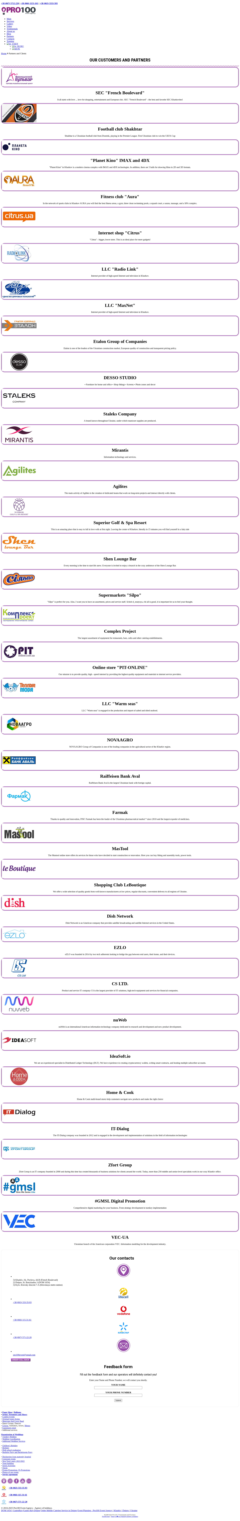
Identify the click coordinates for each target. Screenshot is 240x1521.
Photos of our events (10, 1472)
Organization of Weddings (12, 1435)
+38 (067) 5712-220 (10, 3)
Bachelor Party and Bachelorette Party (17, 1452)
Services (10, 21)
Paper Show (7, 1412)
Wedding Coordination (11, 1439)
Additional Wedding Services (13, 1441)
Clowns (5, 1426)
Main (9, 19)
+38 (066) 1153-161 (29, 3)
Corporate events (9, 1459)
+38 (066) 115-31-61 (22, 1320)
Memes (27, 1426)
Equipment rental (9, 1428)
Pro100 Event (106, 1516)
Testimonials (12, 29)
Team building (8, 1463)
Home (4, 53)
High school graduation (11, 1450)
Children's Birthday (10, 1446)
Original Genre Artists (11, 1419)
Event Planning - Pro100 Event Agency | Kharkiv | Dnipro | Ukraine (107, 1510)
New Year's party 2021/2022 (13, 1461)
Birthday (5, 1448)
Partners (10, 36)
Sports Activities (8, 1466)
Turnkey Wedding (9, 1437)
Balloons (17, 1412)
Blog (9, 34)
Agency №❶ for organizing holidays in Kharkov (124, 1516)
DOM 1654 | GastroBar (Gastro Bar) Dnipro (20, 1510)
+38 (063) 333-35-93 (22, 1302)
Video (9, 26)
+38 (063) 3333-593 (49, 3)
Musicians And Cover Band (13, 1421)
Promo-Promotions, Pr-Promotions (16, 1470)
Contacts (10, 39)
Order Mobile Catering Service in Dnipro (59, 1510)
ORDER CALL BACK (20, 1360)
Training (10, 41)
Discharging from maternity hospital (16, 1457)
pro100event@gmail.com (24, 1355)
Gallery (10, 24)
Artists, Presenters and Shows (14, 1415)
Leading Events (8, 1417)
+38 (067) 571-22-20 (22, 1337)
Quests (5, 1468)
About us (11, 31)
